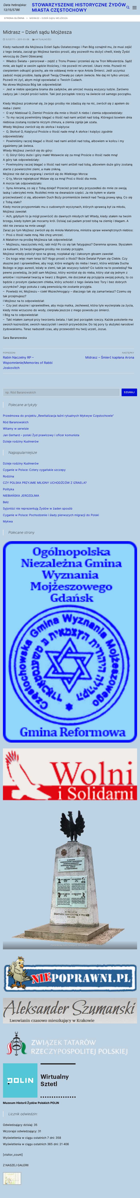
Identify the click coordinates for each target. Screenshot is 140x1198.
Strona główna (14, 18)
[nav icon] (135, 7)
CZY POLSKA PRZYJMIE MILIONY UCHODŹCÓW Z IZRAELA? (45, 482)
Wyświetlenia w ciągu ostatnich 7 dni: (29, 1138)
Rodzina (8, 476)
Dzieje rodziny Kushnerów (21, 441)
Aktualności (43, 39)
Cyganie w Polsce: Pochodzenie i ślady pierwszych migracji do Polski (51, 515)
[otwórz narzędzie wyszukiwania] (128, 7)
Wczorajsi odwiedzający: (20, 1131)
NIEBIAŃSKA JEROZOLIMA (21, 495)
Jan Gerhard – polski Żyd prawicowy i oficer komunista (41, 435)
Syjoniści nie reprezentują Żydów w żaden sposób (37, 508)
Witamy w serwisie (16, 428)
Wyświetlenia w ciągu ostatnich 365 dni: (31, 1144)
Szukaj (129, 392)
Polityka (8, 489)
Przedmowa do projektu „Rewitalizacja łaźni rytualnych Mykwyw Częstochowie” (58, 415)
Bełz (6, 502)
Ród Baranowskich (15, 422)
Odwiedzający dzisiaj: (18, 1125)
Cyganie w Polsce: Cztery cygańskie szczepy (34, 470)
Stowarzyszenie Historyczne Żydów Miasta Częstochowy (79, 7)
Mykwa (8, 521)
